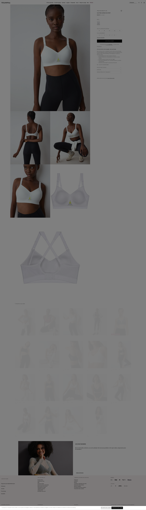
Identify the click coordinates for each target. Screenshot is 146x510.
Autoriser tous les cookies (117, 507)
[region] (73, 508)
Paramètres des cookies (105, 507)
